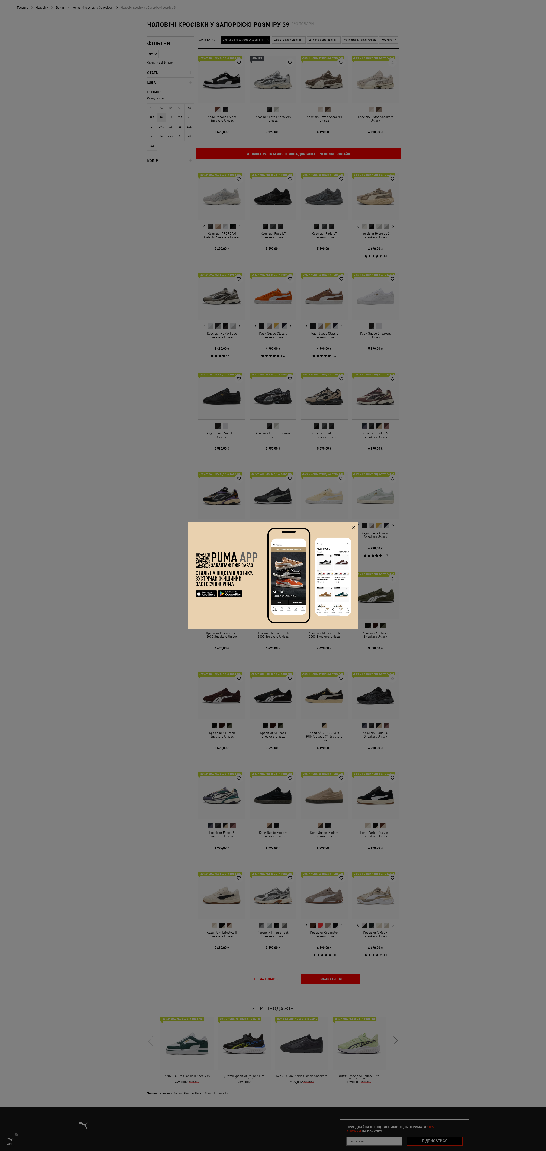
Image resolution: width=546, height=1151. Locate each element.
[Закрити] (353, 527)
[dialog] (273, 575)
